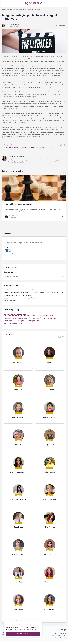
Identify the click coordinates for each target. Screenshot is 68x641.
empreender (21, 318)
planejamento (33, 321)
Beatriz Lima (49, 582)
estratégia (28, 318)
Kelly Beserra (49, 445)
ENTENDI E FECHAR (23, 633)
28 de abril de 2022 (14, 217)
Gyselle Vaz (18, 527)
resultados (59, 321)
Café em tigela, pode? (10, 300)
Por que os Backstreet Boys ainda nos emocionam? (18, 295)
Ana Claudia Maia (49, 417)
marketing (8, 321)
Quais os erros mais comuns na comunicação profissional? (20, 298)
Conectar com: (10, 247)
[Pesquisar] (65, 3)
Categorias (8, 272)
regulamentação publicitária (38, 147)
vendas (21, 323)
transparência (51, 147)
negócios (22, 321)
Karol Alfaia (18, 390)
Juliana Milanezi (18, 362)
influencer (23, 147)
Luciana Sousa (18, 582)
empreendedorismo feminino (10, 318)
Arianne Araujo (49, 554)
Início (3, 9)
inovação (48, 318)
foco (41, 318)
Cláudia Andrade (18, 417)
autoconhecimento (15, 314)
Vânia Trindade (13, 216)
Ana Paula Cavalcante (12, 24)
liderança (58, 318)
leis (28, 147)
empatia (37, 315)
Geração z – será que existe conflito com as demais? (18, 289)
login (20, 243)
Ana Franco (49, 390)
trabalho (14, 323)
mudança (15, 321)
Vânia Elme (18, 445)
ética (18, 147)
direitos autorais (12, 147)
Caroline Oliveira (18, 554)
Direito (13, 145)
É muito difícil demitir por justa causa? (18, 204)
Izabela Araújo (49, 609)
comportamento (31, 315)
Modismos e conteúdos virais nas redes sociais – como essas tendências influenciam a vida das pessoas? (33, 292)
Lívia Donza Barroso (18, 499)
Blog (7, 9)
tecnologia (7, 323)
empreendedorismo (46, 315)
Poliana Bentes (49, 472)
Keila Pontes (18, 609)
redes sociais (51, 321)
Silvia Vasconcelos (49, 499)
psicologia (43, 321)
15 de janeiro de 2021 (12, 26)
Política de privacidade (30, 629)
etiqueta (36, 318)
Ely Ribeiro (50, 362)
